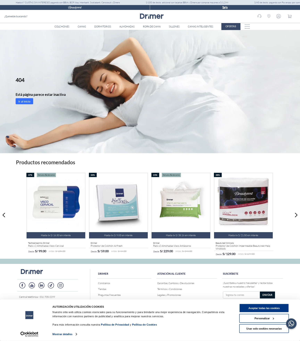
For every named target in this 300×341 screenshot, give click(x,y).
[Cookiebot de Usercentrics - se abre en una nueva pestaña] (29, 334)
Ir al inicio (24, 101)
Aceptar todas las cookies (264, 308)
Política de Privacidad (115, 324)
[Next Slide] (296, 215)
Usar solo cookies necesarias (264, 328)
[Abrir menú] (247, 26)
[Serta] (225, 7)
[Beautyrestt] (75, 7)
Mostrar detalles (62, 334)
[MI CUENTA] (279, 16)
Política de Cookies (144, 324)
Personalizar (262, 318)
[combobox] (30, 16)
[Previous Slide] (4, 215)
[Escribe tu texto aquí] (22, 285)
